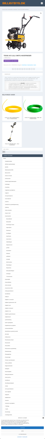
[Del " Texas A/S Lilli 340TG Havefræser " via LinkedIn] (24, 69)
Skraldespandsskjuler (9, 383)
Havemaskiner (10, 9)
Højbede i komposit (9, 308)
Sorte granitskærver (9, 388)
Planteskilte (7, 345)
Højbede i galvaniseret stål (10, 302)
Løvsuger (8, 259)
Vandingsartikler (8, 414)
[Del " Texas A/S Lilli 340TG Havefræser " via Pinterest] (22, 69)
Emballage (7, 184)
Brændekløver (9, 218)
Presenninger (7, 357)
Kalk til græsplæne (9, 322)
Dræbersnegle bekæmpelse (10, 181)
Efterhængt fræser (10, 224)
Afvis (22, 431)
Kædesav (8, 253)
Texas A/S (16, 84)
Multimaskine (9, 262)
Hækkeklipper (9, 241)
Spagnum (7, 394)
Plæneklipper (9, 265)
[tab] (22, 74)
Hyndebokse (7, 293)
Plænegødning (8, 354)
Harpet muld (7, 213)
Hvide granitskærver (9, 290)
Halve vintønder (8, 210)
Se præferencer (22, 434)
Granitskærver (8, 198)
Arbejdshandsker (8, 161)
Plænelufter (8, 267)
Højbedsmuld (8, 316)
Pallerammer (7, 337)
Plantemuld (7, 342)
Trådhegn (7, 406)
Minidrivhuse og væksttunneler (11, 331)
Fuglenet (7, 193)
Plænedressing (8, 351)
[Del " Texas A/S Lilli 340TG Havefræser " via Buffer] (27, 69)
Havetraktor (8, 239)
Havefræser (15, 9)
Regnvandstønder (8, 365)
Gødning (7, 207)
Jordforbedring (8, 319)
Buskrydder (8, 221)
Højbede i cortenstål (9, 299)
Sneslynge (8, 273)
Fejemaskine (8, 227)
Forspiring (7, 187)
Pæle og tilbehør (8, 362)
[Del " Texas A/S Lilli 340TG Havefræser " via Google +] (17, 69)
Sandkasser (7, 380)
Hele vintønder (8, 285)
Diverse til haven (8, 175)
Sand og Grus (8, 377)
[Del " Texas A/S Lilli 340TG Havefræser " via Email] (32, 69)
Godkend (22, 427)
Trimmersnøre (9, 276)
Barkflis (6, 167)
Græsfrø (7, 201)
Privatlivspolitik (24, 436)
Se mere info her (27, 87)
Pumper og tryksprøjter (10, 360)
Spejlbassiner (8, 397)
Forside (3, 9)
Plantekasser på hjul (9, 339)
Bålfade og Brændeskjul (10, 164)
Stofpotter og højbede (9, 403)
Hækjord (7, 296)
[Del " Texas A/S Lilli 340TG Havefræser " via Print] (34, 69)
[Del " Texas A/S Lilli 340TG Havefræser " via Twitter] (15, 69)
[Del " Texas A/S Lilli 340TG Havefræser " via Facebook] (13, 69)
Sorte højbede (8, 391)
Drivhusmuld (7, 178)
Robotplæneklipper (10, 270)
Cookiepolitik (19, 436)
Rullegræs (7, 368)
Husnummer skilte (9, 288)
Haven (6, 9)
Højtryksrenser (9, 244)
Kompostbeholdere (9, 328)
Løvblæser (8, 256)
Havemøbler (7, 279)
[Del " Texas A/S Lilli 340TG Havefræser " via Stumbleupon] (29, 69)
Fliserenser (8, 230)
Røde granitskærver (9, 374)
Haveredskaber (8, 282)
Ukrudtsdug (7, 411)
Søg (4, 151)
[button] (43, 417)
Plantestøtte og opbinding (10, 348)
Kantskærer (8, 250)
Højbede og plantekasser (10, 314)
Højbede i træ (8, 311)
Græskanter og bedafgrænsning (11, 204)
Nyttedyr (7, 334)
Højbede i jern (8, 305)
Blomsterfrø (7, 172)
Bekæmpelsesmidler (9, 169)
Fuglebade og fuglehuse (10, 190)
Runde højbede (8, 371)
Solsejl (6, 386)
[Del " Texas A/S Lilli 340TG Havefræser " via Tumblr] (20, 69)
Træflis (6, 409)
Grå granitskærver (9, 195)
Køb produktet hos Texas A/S (11, 60)
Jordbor (7, 247)
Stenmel (7, 400)
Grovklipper (8, 233)
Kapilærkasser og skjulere (10, 325)
